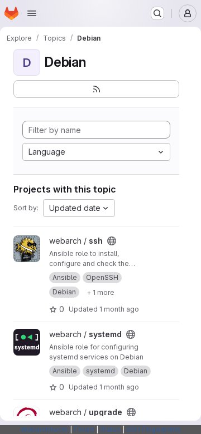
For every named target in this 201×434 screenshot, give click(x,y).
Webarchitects (44, 429)
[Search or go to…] (157, 13)
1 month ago (119, 309)
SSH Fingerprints (153, 429)
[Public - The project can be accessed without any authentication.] (111, 240)
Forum (84, 429)
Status (110, 429)
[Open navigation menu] (32, 13)
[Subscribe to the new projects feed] (96, 89)
